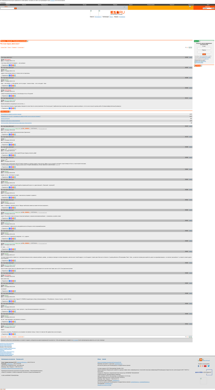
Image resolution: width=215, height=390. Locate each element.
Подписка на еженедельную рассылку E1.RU (12, 368)
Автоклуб (9, 41)
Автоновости (98, 16)
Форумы (3, 41)
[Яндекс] (203, 61)
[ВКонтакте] (9, 65)
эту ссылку (75, 340)
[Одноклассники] (13, 65)
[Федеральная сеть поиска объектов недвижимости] (203, 381)
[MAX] (11, 65)
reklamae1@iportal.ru (22, 362)
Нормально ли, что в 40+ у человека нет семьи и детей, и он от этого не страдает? (20, 116)
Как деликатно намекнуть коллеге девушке (11, 114)
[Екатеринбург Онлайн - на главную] (117, 15)
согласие (52, 0)
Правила (14, 47)
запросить (207, 58)
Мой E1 (196, 41)
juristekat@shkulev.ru (144, 382)
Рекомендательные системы (104, 385)
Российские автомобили (20, 41)
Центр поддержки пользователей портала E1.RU (109, 362)
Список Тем (3, 47)
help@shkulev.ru (118, 363)
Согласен (3, 3)
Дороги (111, 16)
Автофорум (122, 16)
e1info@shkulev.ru (135, 382)
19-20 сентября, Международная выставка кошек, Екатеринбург (16, 123)
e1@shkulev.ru (116, 380)
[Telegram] (15, 65)
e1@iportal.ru (10, 363)
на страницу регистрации (205, 56)
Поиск (9, 47)
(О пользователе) (42, 128)
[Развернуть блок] (195, 66)
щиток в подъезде (5, 118)
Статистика (20, 47)
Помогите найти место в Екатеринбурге (10, 120)
